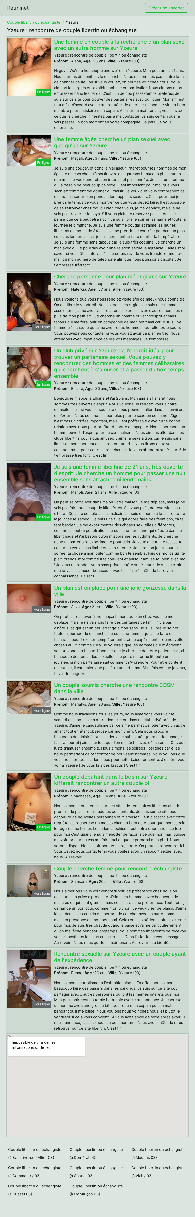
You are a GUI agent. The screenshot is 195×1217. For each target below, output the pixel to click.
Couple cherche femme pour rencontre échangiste (118, 868)
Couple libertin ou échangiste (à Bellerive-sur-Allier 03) (34, 1153)
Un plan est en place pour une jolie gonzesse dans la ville (120, 591)
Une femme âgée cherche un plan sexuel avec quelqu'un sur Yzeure (112, 142)
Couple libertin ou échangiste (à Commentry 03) (34, 1171)
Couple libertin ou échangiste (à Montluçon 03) (96, 1190)
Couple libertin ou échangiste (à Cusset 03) (34, 1190)
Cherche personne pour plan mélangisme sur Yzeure (120, 276)
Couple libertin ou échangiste (33, 22)
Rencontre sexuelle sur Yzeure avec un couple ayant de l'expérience (120, 957)
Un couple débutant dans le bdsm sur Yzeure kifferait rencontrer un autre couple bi (110, 780)
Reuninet (18, 8)
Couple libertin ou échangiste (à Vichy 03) (158, 1171)
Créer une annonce (166, 7)
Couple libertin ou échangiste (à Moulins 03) (158, 1153)
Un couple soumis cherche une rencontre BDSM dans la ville (114, 688)
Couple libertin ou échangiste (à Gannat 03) (96, 1171)
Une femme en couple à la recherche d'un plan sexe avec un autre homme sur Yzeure (119, 45)
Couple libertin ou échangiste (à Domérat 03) (96, 1153)
